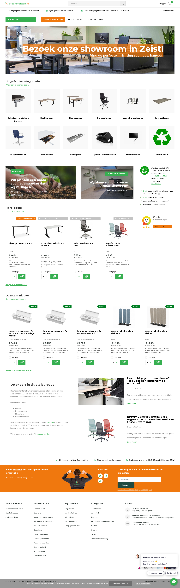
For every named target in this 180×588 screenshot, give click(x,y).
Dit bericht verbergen (120, 584)
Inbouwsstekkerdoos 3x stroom (55, 332)
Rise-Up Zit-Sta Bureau (20, 243)
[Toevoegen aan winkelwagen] (21, 276)
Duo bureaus (75, 118)
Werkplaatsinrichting (99, 538)
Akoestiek (95, 513)
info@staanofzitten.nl (140, 522)
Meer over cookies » (143, 584)
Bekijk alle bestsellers (16, 284)
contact (51, 422)
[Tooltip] (159, 194)
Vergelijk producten (72, 526)
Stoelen (94, 530)
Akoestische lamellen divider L (156, 332)
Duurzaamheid (40, 547)
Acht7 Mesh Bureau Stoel (84, 244)
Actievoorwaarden (41, 543)
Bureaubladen (162, 118)
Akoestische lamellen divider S (122, 332)
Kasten (94, 526)
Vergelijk (15, 272)
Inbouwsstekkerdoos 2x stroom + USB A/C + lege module (22, 333)
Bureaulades (47, 154)
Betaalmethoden (40, 526)
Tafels (93, 534)
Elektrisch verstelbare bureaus (18, 119)
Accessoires (96, 508)
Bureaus (94, 517)
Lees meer (132, 403)
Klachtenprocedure (41, 538)
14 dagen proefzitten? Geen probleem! (23, 11)
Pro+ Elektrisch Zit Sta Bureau (52, 244)
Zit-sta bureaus (75, 19)
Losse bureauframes (133, 118)
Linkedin (106, 475)
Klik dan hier (156, 184)
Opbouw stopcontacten (104, 154)
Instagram (100, 475)
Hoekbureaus (47, 118)
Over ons (37, 513)
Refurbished (162, 154)
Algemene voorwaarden (43, 517)
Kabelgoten (75, 154)
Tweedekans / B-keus (53, 19)
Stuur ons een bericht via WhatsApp (146, 515)
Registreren (69, 508)
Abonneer (126, 485)
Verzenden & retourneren (44, 521)
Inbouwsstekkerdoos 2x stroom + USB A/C (89, 332)
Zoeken (123, 3)
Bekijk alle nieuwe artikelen (19, 370)
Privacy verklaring (41, 534)
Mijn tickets (69, 517)
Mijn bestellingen (71, 513)
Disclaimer (38, 530)
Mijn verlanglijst (71, 521)
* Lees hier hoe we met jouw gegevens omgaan (135, 490)
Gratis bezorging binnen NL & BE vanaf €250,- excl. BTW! (106, 11)
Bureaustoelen (104, 118)
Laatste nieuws (40, 556)
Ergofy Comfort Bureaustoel (114, 244)
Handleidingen (39, 551)
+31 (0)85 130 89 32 (159, 176)
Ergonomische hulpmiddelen (102, 521)
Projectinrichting (95, 19)
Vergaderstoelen (18, 154)
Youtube (100, 481)
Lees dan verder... (42, 434)
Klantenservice (168, 11)
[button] (10, 195)
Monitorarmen (133, 154)
